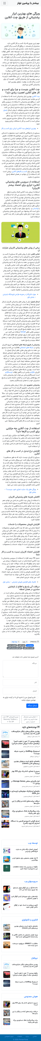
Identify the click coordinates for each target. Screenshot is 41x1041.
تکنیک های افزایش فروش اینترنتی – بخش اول (19, 582)
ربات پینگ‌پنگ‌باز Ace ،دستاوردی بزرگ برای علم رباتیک (26, 812)
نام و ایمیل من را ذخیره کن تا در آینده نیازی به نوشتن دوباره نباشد (19, 699)
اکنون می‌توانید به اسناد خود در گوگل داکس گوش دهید (26, 906)
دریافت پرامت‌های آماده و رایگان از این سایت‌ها (26, 802)
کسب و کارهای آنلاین (19, 171)
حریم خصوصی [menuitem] (9, 1036)
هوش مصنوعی (31, 996)
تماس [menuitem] (35, 1036)
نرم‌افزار (34, 958)
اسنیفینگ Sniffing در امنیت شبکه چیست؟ (27, 752)
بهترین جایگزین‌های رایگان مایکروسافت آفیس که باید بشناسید (25, 732)
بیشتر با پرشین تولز (28, 3)
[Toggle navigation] (4, 3)
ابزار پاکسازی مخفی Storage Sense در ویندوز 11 (25, 782)
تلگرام (32, 372)
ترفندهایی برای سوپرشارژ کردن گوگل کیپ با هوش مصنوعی (24, 897)
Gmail (23, 332)
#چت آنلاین (21, 645)
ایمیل (5, 110)
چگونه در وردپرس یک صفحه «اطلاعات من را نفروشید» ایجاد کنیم (25, 868)
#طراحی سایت (12, 645)
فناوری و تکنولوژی (30, 920)
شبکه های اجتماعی (26, 347)
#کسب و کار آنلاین (28, 648)
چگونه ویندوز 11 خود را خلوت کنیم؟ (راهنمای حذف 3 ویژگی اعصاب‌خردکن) (26, 742)
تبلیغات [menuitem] (19, 1036)
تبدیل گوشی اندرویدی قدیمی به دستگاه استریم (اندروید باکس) (25, 822)
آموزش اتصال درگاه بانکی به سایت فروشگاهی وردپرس (27, 850)
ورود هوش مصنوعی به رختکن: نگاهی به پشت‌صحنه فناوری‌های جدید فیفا (25, 936)
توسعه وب (30, 645)
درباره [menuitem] (27, 1036)
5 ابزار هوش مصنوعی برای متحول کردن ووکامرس (25, 859)
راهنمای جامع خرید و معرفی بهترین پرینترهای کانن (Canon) (27, 762)
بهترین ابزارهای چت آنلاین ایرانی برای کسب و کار (18, 128)
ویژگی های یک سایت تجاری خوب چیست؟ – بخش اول (20, 491)
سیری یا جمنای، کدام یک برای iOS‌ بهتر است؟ (26, 772)
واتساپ (35, 208)
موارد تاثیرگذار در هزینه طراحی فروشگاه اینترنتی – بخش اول (19, 296)
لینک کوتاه (14, 642)
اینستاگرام (8, 372)
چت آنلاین (36, 96)
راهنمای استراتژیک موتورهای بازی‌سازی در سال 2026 (24, 792)
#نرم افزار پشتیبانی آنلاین (14, 648)
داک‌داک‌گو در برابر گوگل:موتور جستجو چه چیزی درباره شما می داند (25, 889)
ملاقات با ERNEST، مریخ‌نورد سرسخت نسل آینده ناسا (25, 944)
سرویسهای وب (31, 881)
